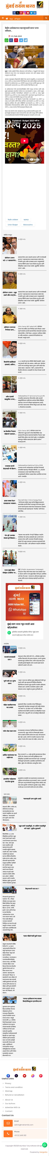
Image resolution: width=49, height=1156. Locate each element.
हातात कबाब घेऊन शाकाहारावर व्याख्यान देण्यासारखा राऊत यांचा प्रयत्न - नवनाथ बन (10, 502)
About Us (9, 1100)
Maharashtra (28, 224)
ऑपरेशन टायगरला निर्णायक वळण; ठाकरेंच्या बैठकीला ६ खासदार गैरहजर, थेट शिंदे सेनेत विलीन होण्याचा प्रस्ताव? (9, 328)
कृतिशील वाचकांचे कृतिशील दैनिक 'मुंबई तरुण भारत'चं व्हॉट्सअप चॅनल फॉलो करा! (25, 633)
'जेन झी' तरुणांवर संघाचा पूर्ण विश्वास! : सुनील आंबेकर (10, 536)
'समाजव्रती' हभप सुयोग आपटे (32, 799)
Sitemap (8, 1091)
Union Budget (13, 224)
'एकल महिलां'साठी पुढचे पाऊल (32, 936)
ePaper (17, 19)
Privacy (8, 1083)
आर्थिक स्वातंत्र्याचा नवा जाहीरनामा (10, 756)
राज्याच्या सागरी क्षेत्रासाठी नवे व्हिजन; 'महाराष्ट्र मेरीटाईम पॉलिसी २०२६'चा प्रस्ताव (9, 467)
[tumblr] (31, 13)
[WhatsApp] (6, 40)
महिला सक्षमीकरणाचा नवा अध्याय (10, 706)
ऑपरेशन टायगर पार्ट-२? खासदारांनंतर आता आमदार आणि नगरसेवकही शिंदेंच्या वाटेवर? (9, 259)
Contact (8, 1111)
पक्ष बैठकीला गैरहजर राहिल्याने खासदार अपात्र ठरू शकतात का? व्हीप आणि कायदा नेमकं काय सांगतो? (9, 432)
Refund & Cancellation (14, 1095)
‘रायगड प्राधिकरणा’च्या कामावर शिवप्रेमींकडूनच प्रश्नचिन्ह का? (32, 1000)
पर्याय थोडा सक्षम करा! (9, 731)
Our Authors (10, 1103)
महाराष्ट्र (26, 219)
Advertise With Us (12, 1107)
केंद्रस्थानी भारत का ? (32, 889)
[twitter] (17, 13)
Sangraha (43, 1152)
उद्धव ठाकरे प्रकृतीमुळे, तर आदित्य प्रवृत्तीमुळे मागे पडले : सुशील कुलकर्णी (32, 827)
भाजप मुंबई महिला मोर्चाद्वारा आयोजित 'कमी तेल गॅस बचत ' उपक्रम (10, 571)
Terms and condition (14, 1087)
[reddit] (34, 13)
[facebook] (14, 13)
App (11, 19)
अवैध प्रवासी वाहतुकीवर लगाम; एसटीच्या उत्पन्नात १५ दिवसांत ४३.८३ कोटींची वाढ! (9, 398)
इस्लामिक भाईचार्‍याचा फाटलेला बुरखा (10, 780)
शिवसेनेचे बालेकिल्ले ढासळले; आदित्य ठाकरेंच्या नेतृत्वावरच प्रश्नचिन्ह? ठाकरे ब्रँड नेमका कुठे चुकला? (10, 363)
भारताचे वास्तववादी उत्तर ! (9, 658)
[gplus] (24, 13)
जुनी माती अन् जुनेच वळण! (10, 682)
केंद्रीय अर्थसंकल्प (13, 219)
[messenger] (28, 13)
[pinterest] (21, 13)
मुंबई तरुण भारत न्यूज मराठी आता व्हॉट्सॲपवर (20, 625)
